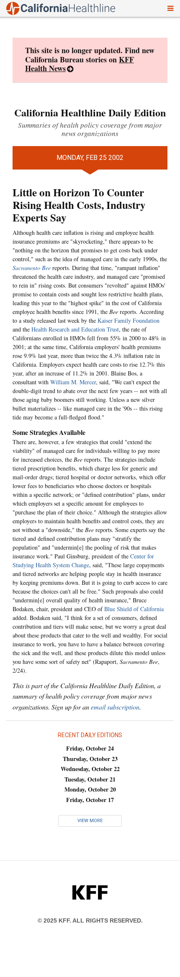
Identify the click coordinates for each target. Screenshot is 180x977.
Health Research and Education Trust (75, 329)
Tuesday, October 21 (90, 779)
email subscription (115, 706)
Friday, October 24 (90, 748)
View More (90, 820)
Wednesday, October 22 (90, 768)
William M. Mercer (73, 382)
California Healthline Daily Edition (90, 112)
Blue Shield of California (134, 609)
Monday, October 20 (90, 789)
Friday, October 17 (90, 799)
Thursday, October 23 (90, 758)
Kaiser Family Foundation (128, 320)
